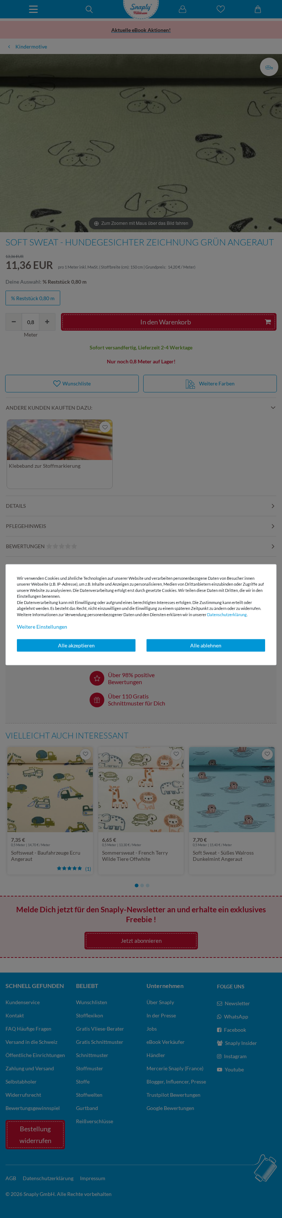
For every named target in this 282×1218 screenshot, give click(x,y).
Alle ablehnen (205, 645)
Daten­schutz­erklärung (227, 614)
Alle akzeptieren (76, 645)
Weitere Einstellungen (42, 627)
